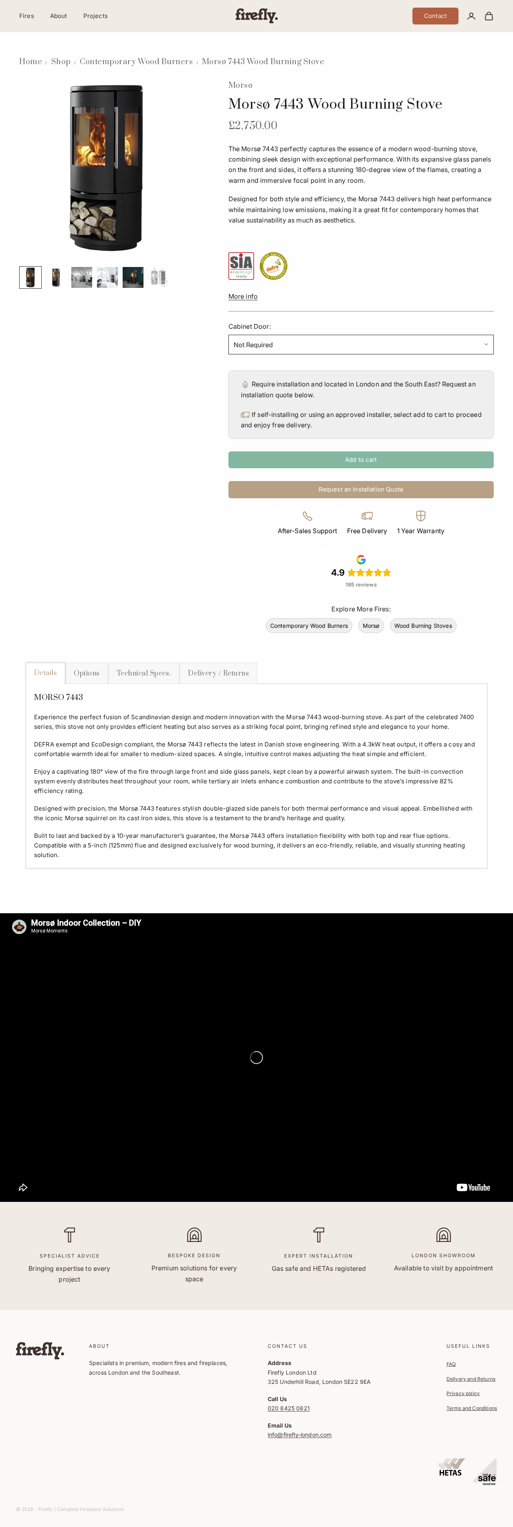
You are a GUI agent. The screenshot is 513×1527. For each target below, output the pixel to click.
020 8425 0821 (289, 1408)
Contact (435, 16)
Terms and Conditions (471, 1408)
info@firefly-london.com (300, 1434)
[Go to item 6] (158, 277)
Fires (26, 16)
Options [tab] (86, 673)
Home (30, 62)
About (58, 16)
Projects (95, 16)
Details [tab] (45, 673)
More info (243, 296)
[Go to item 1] (30, 277)
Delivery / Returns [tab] (218, 673)
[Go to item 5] (133, 277)
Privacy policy (463, 1393)
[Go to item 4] (107, 277)
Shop (61, 62)
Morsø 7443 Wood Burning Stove (263, 62)
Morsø (240, 86)
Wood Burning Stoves (423, 625)
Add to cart (361, 459)
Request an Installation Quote (361, 489)
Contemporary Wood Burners (136, 62)
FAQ (451, 1364)
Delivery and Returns (470, 1379)
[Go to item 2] (56, 277)
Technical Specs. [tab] (144, 673)
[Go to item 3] (82, 277)
